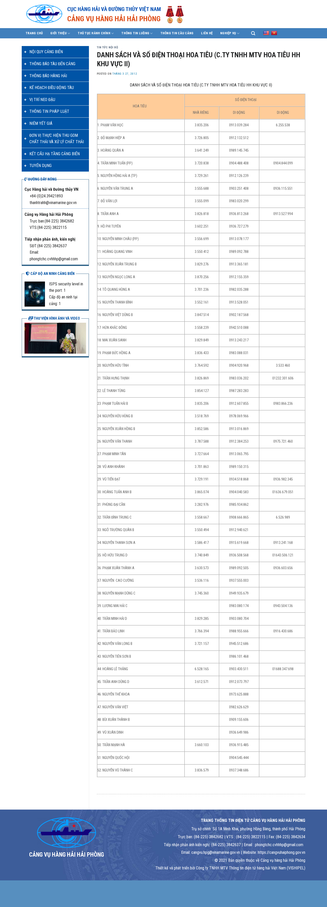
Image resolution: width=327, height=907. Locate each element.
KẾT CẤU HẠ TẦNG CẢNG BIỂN (54, 153)
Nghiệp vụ (228, 33)
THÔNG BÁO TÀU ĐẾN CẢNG (52, 63)
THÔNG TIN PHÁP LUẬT (49, 111)
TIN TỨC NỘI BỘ (107, 47)
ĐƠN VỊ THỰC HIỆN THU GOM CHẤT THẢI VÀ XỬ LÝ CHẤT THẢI (56, 138)
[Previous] (27, 337)
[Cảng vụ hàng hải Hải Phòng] (111, 14)
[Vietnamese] (274, 33)
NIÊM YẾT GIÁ (40, 123)
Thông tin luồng (135, 33)
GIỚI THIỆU (58, 33)
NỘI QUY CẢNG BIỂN (46, 51)
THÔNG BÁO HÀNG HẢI (48, 75)
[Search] (253, 33)
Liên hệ (207, 33)
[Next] (83, 337)
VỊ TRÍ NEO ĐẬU (42, 99)
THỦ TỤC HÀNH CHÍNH (94, 33)
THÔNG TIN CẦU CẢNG (177, 33)
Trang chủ (34, 33)
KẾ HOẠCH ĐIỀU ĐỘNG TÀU (51, 87)
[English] (266, 33)
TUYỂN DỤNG (40, 165)
